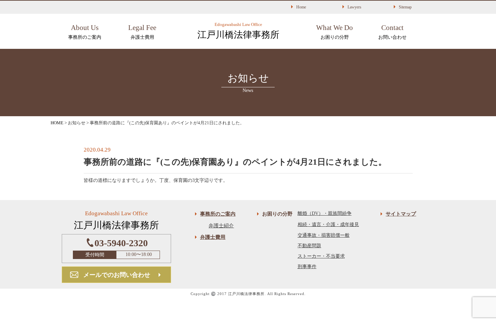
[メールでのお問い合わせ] (116, 270)
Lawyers (354, 7)
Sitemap (405, 7)
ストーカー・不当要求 (321, 256)
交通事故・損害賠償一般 (324, 235)
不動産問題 (309, 245)
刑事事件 (307, 266)
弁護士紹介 (221, 225)
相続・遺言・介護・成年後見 (328, 224)
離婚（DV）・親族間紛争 (325, 213)
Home (301, 7)
